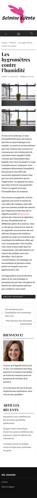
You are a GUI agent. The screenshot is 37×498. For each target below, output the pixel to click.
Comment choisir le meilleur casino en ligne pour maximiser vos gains (17, 447)
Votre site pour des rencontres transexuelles (19, 322)
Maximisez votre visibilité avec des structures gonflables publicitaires (17, 420)
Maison (15, 296)
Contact (5, 482)
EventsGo (31, 76)
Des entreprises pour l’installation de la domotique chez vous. (18, 312)
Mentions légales (8, 487)
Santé (20, 296)
